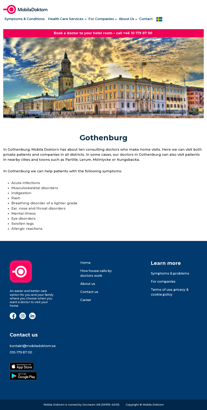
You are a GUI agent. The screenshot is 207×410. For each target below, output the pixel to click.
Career (85, 300)
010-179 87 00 (21, 352)
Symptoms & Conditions (24, 19)
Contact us (89, 292)
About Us (126, 19)
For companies (163, 281)
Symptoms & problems (170, 273)
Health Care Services (65, 19)
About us (87, 284)
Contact (146, 19)
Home (85, 263)
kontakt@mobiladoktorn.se (33, 346)
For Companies (101, 19)
